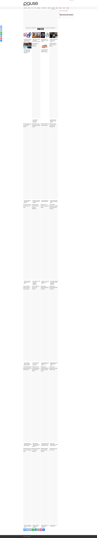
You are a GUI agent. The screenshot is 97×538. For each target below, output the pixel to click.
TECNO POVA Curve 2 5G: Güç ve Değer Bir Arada (28, 526)
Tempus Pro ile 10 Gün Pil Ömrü (53, 526)
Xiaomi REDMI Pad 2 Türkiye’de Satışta (45, 201)
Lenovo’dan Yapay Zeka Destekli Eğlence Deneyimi (44, 50)
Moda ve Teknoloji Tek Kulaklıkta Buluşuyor (36, 526)
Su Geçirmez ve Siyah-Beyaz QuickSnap (35, 120)
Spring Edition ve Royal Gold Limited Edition (44, 40)
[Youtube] (70, 4)
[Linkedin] (71, 4)
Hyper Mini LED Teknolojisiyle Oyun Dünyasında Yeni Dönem (36, 445)
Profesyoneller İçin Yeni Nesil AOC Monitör (27, 201)
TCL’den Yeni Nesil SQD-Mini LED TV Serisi (27, 282)
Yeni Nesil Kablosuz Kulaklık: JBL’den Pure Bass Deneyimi (28, 444)
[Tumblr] (67, 4)
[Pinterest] (73, 4)
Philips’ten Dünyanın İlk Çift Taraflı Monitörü (53, 40)
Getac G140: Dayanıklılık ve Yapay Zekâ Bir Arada (54, 444)
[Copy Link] (1, 37)
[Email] (1, 31)
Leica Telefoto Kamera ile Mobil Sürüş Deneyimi (27, 363)
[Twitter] (65, 4)
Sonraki (55, 20)
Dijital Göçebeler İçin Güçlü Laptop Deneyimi (45, 526)
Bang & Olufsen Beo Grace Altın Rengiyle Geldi (54, 201)
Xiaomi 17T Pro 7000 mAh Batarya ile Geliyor (45, 282)
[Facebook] (64, 4)
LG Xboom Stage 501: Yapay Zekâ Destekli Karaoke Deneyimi (27, 51)
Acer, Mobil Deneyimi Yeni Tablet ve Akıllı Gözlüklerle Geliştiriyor (54, 283)
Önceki (25, 20)
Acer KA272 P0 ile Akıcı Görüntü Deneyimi (36, 363)
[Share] (1, 41)
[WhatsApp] (1, 33)
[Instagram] (68, 4)
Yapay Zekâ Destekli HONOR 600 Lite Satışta (45, 363)
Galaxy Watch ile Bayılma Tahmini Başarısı (53, 120)
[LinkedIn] (1, 35)
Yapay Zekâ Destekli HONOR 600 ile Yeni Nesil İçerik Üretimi (45, 444)
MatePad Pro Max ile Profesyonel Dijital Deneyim (36, 201)
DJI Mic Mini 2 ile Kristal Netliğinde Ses (40, 28)
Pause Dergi (28, 536)
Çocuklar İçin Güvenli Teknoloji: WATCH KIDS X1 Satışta (27, 40)
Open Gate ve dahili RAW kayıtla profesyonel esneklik (36, 40)
